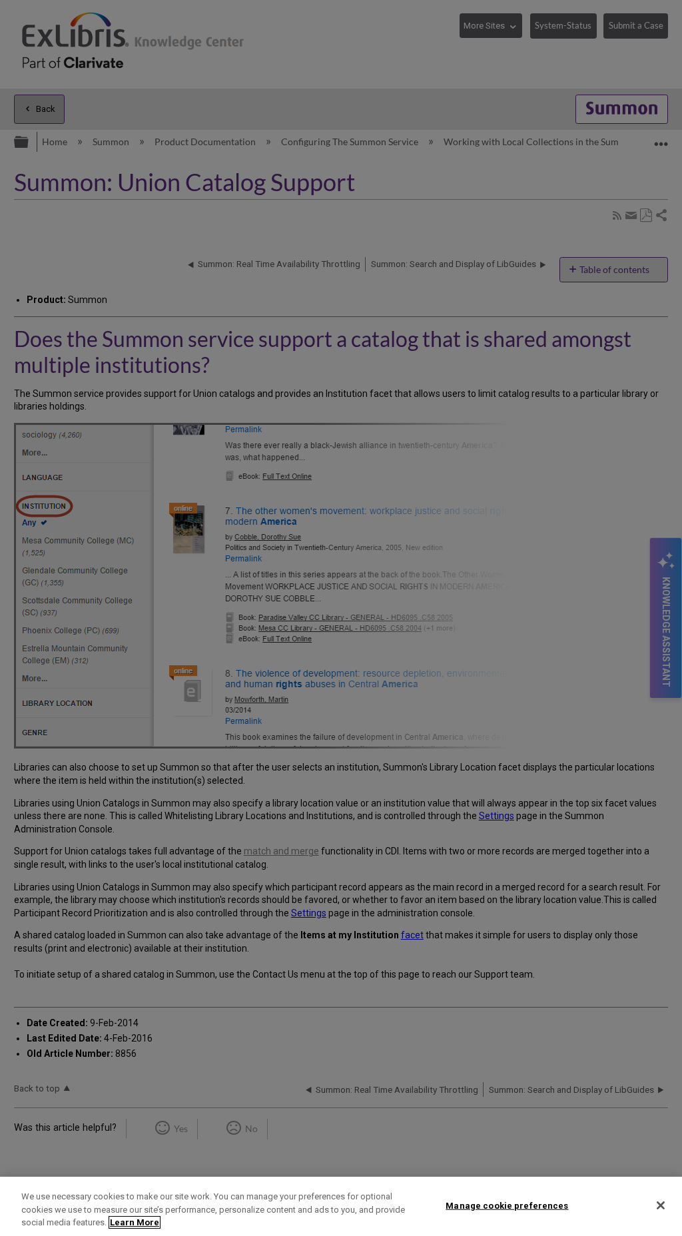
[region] (341, 1206)
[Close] (660, 1205)
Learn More (134, 1222)
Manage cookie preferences (507, 1205)
